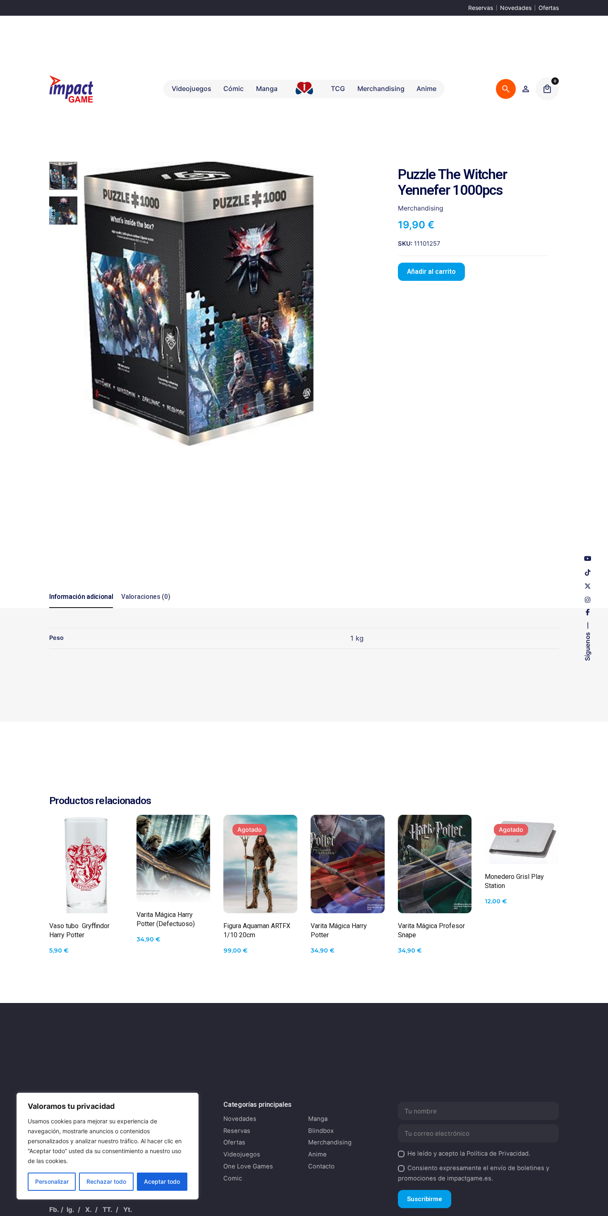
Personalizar (52, 1181)
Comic (232, 1178)
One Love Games (248, 1166)
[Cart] (547, 89)
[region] (108, 1146)
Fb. (54, 1210)
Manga (318, 1119)
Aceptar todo (162, 1181)
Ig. (70, 1210)
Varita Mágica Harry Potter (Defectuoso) (165, 919)
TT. (108, 1210)
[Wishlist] (526, 89)
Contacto (321, 1166)
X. (88, 1210)
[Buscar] (506, 89)
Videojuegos (241, 1154)
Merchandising (420, 208)
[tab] (81, 607)
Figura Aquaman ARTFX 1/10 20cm (256, 930)
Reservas (480, 7)
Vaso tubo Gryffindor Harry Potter (79, 930)
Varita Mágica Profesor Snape (431, 930)
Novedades (515, 7)
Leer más (260, 898)
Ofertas (549, 7)
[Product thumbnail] (86, 864)
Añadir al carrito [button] (86, 898)
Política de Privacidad (498, 1153)
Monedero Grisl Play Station (514, 881)
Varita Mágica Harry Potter (339, 930)
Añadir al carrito (431, 271)
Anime (317, 1154)
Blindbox (321, 1131)
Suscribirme (424, 1199)
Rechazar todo (106, 1181)
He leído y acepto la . (468, 1153)
